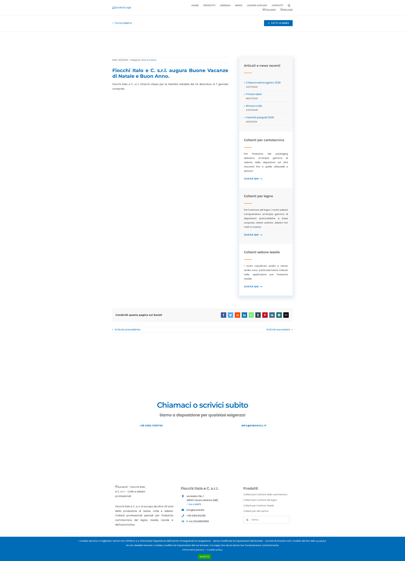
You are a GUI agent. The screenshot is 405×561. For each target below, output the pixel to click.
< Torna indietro (122, 23)
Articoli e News (148, 59)
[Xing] (279, 315)
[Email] (286, 315)
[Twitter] (230, 315)
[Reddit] (237, 315)
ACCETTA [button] (204, 556)
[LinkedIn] (244, 315)
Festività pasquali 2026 (260, 117)
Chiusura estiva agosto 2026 (263, 82)
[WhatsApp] (251, 315)
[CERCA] (289, 5)
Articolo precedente (127, 329)
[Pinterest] (265, 315)
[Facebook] (223, 315)
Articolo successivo (278, 329)
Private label (254, 94)
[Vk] (272, 315)
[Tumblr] (258, 315)
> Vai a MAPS (194, 504)
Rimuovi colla (254, 106)
